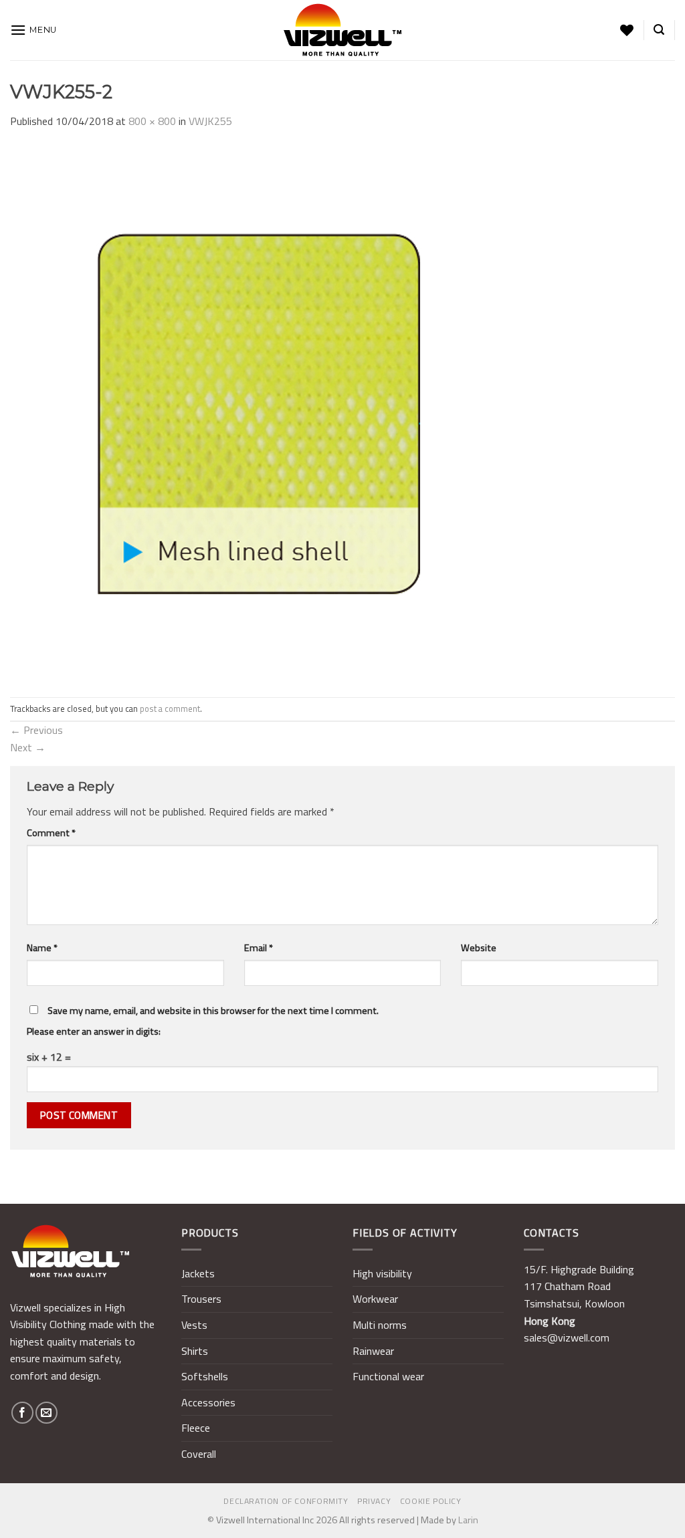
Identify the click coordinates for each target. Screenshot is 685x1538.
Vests (194, 1325)
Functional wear (388, 1376)
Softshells (204, 1376)
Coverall (198, 1454)
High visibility (382, 1273)
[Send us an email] (46, 1413)
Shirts (194, 1351)
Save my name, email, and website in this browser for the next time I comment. (213, 1010)
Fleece (195, 1428)
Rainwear (373, 1351)
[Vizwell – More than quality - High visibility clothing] (342, 30)
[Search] (659, 30)
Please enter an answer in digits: (94, 1031)
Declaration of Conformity (285, 1501)
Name (42, 947)
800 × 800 (152, 121)
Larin (468, 1520)
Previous (36, 730)
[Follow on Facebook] (22, 1413)
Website (478, 947)
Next (27, 747)
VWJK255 (210, 121)
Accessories (208, 1402)
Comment (51, 832)
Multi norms (380, 1325)
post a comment (170, 708)
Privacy (374, 1501)
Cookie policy (431, 1501)
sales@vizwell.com (566, 1337)
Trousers (201, 1299)
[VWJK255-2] (277, 412)
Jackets (198, 1273)
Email (258, 947)
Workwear (375, 1299)
